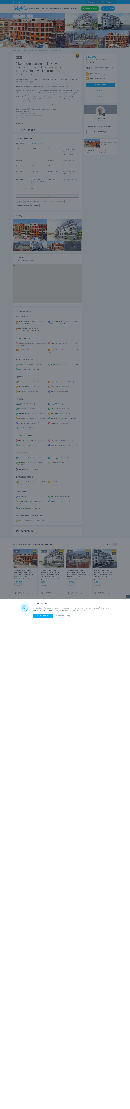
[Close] (128, 596)
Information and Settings (63, 616)
